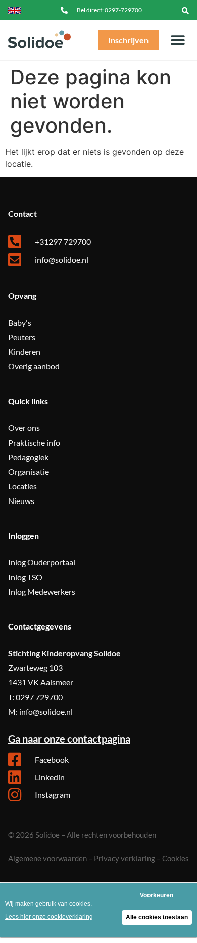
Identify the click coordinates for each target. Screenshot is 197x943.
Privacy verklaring (124, 858)
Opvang (22, 295)
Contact (22, 213)
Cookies (175, 858)
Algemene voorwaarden (47, 858)
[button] (185, 10)
